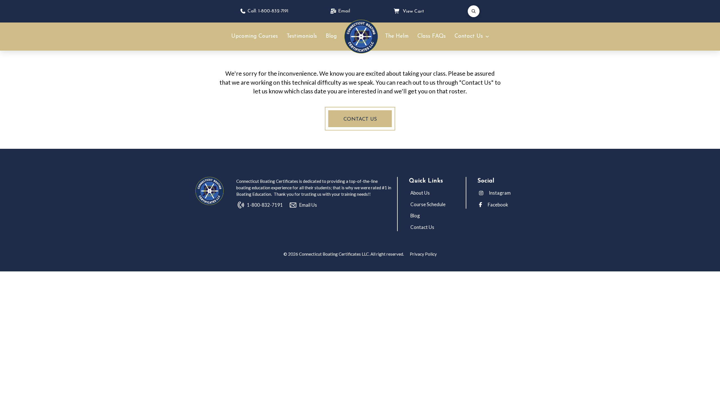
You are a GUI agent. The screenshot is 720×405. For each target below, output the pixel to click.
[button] (474, 11)
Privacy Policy (423, 253)
